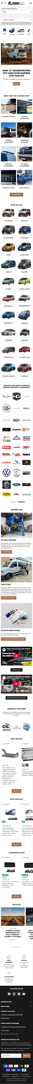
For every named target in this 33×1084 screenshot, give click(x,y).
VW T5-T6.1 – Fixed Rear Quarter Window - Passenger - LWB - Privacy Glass (10, 883)
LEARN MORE (6, 550)
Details (12, 84)
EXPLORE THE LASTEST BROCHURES (13, 637)
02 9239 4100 (5, 1017)
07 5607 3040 (5, 1029)
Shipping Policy (16, 1075)
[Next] (30, 32)
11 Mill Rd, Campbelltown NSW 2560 (12, 1013)
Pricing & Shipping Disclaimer (11, 1073)
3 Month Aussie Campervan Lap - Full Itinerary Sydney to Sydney (12, 932)
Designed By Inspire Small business (16, 1079)
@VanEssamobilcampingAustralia (16, 696)
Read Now (12, 938)
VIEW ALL (16, 790)
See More (16, 946)
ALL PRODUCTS (17, 193)
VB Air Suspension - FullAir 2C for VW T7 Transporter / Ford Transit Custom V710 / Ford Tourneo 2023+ (10, 830)
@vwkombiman (16, 668)
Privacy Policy (24, 1073)
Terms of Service (26, 1075)
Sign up (26, 1054)
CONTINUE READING (8, 596)
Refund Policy (6, 1075)
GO (16, 23)
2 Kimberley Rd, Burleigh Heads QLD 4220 (13, 1025)
